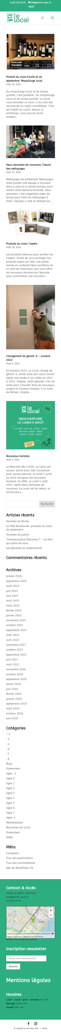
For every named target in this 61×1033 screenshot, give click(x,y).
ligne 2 (10, 788)
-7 (7, 753)
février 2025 (13, 610)
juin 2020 (12, 689)
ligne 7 (10, 812)
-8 (7, 758)
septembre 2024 (16, 630)
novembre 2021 (16, 644)
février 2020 (13, 693)
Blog (9, 763)
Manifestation (14, 822)
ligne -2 (11, 773)
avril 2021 (12, 664)
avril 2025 (12, 600)
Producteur (13, 832)
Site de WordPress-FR (19, 867)
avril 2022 (12, 640)
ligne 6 (10, 807)
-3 (7, 739)
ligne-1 (10, 817)
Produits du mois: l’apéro (21, 243)
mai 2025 (12, 595)
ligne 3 (10, 793)
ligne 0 (10, 778)
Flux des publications (19, 858)
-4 (7, 744)
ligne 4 (10, 798)
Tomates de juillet (17, 534)
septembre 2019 (16, 703)
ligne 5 (10, 802)
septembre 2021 (16, 654)
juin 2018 (12, 718)
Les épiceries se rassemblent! (24, 548)
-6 (7, 749)
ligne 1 (10, 783)
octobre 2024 (14, 625)
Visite (9, 837)
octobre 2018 (14, 713)
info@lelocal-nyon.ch (17, 897)
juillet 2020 (13, 684)
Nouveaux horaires (17, 456)
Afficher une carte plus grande (21, 939)
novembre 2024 (16, 620)
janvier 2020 (14, 698)
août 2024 (12, 635)
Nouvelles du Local (18, 827)
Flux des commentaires (20, 862)
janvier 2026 (14, 576)
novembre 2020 (16, 669)
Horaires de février (17, 521)
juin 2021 (12, 659)
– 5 (8, 734)
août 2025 (12, 585)
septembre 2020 (16, 679)
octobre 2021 (14, 649)
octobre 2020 (14, 674)
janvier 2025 (14, 615)
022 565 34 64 (13, 900)
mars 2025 (13, 605)
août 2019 (12, 708)
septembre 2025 (16, 581)
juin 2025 (12, 590)
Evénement (13, 768)
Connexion (12, 853)
